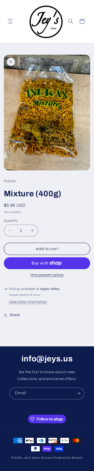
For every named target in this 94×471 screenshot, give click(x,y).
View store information (28, 302)
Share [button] (15, 315)
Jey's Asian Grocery (38, 457)
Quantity (11, 220)
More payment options (47, 275)
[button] (10, 21)
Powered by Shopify (68, 457)
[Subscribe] (78, 393)
